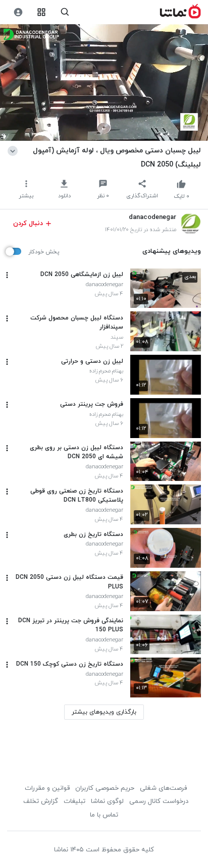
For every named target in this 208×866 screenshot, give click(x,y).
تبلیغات (74, 801)
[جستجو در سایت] (65, 12)
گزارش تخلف (40, 801)
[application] (104, 82)
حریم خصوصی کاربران (104, 788)
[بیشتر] (7, 275)
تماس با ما (104, 815)
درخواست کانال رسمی (158, 801)
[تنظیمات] (18, 12)
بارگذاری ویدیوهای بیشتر (104, 712)
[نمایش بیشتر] (14, 150)
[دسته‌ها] (42, 12)
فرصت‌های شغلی (163, 788)
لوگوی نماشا (107, 801)
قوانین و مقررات (47, 788)
